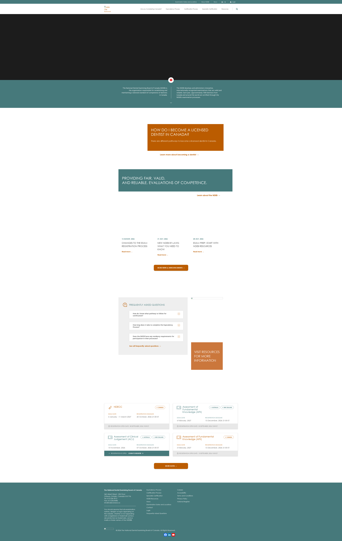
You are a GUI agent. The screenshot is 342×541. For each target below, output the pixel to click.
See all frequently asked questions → (145, 346)
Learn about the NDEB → (208, 195)
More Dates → (171, 466)
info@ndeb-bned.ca (112, 503)
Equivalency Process (154, 490)
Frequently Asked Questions (157, 513)
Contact (150, 507)
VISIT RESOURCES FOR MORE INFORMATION (207, 356)
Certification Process (154, 493)
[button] (236, 9)
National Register (183, 501)
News (215, 2)
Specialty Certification (155, 496)
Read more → (127, 252)
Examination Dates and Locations (186, 2)
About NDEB (205, 2)
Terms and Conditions (185, 496)
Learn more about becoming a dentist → (179, 154)
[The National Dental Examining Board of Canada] (108, 9)
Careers (180, 490)
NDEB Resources (152, 498)
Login (234, 2)
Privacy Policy (182, 498)
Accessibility (181, 493)
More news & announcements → (171, 268)
